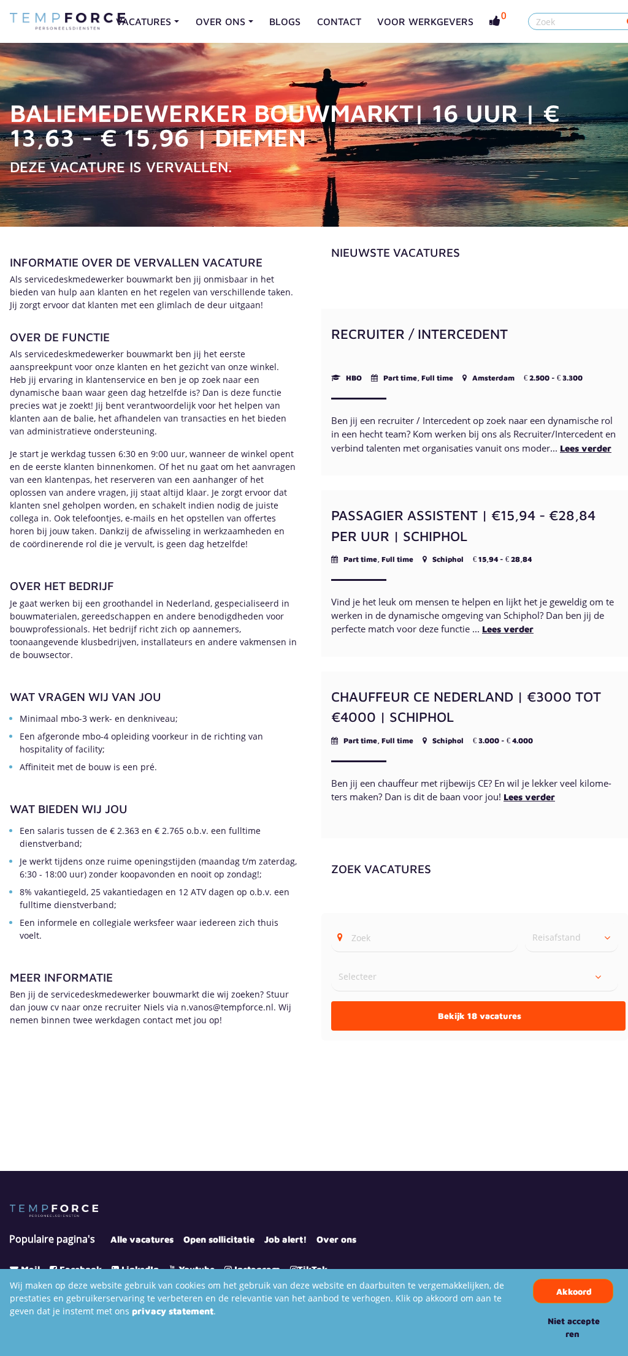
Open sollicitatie (219, 1239)
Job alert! (285, 1239)
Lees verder (585, 448)
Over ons (336, 1239)
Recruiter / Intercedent (419, 333)
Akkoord (574, 1291)
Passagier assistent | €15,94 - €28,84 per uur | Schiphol (463, 525)
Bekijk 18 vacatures (479, 1015)
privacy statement (172, 1311)
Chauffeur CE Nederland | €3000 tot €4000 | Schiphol (466, 706)
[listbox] (571, 937)
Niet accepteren (574, 1327)
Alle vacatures (142, 1239)
